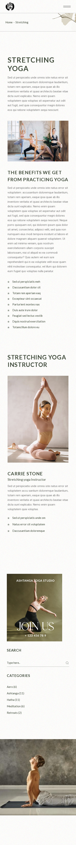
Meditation (14, 706)
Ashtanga (13, 693)
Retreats (12, 712)
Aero (10, 686)
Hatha (10, 699)
